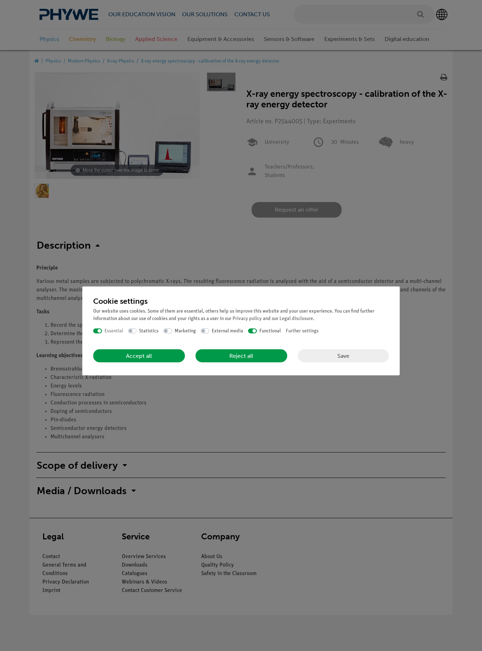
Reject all (241, 356)
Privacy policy (247, 318)
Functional (270, 330)
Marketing (185, 330)
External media (227, 330)
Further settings (302, 330)
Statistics (148, 330)
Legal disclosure (296, 318)
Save (343, 355)
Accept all (139, 356)
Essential (113, 330)
